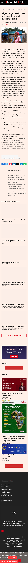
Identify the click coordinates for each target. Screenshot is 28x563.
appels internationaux (7, 156)
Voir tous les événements (14, 466)
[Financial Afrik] (15, 2)
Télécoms (5, 24)
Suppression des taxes (8, 158)
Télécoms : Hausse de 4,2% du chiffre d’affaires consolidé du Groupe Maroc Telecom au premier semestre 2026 (12, 306)
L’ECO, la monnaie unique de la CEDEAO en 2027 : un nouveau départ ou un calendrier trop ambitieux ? (13, 523)
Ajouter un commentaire (14, 335)
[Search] (26, 2)
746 (13, 531)
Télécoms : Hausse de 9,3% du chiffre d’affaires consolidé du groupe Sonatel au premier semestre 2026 (13, 328)
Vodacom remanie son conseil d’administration (10, 263)
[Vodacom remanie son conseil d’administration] (14, 253)
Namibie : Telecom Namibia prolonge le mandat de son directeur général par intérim (13, 284)
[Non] (19, 560)
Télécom (17, 158)
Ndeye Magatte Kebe (11, 22)
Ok (10, 557)
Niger (16, 156)
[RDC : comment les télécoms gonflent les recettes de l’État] (14, 211)
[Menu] (2, 2)
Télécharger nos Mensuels (14, 368)
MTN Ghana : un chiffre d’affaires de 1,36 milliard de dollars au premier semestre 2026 (13, 241)
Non (14, 557)
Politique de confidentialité (9, 561)
